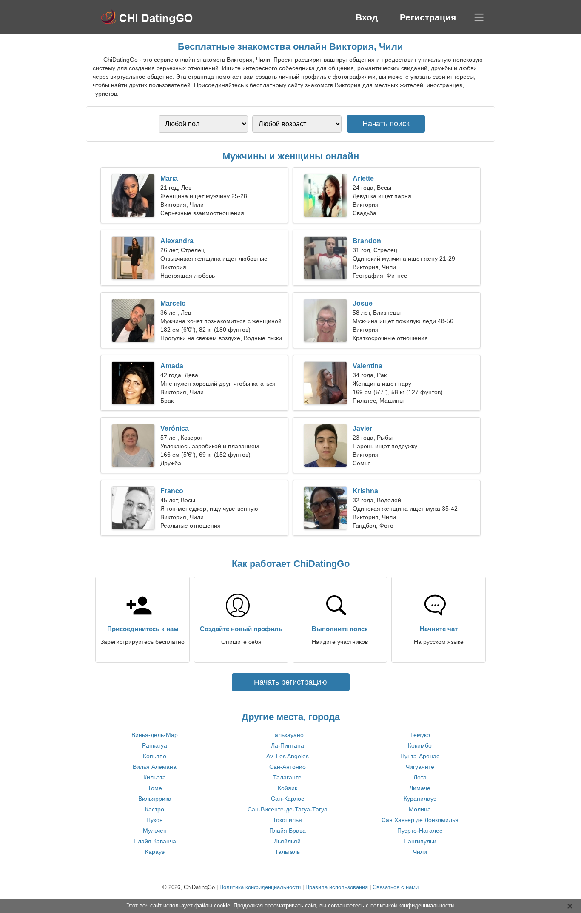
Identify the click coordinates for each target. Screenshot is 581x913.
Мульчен (155, 830)
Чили (420, 851)
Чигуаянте (420, 766)
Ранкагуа (154, 745)
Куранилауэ (420, 798)
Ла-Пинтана (287, 745)
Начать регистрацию (290, 682)
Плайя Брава (287, 830)
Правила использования (336, 887)
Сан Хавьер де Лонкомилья (420, 819)
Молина (420, 809)
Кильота (154, 777)
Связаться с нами (396, 887)
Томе (155, 788)
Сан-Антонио (287, 766)
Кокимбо (420, 745)
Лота (420, 777)
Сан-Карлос (287, 798)
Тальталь (287, 851)
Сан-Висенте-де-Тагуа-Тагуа (288, 809)
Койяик (287, 788)
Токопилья (287, 819)
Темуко (420, 734)
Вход (367, 17)
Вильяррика (154, 798)
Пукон (154, 819)
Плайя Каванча (155, 841)
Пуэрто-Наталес (419, 830)
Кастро (154, 809)
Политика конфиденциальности (260, 887)
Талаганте (287, 777)
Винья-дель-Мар (154, 734)
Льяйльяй (287, 841)
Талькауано (287, 734)
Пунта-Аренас (419, 756)
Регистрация (428, 17)
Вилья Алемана (155, 766)
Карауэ (155, 851)
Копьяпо (154, 756)
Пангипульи (420, 841)
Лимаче (419, 788)
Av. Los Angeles (287, 756)
